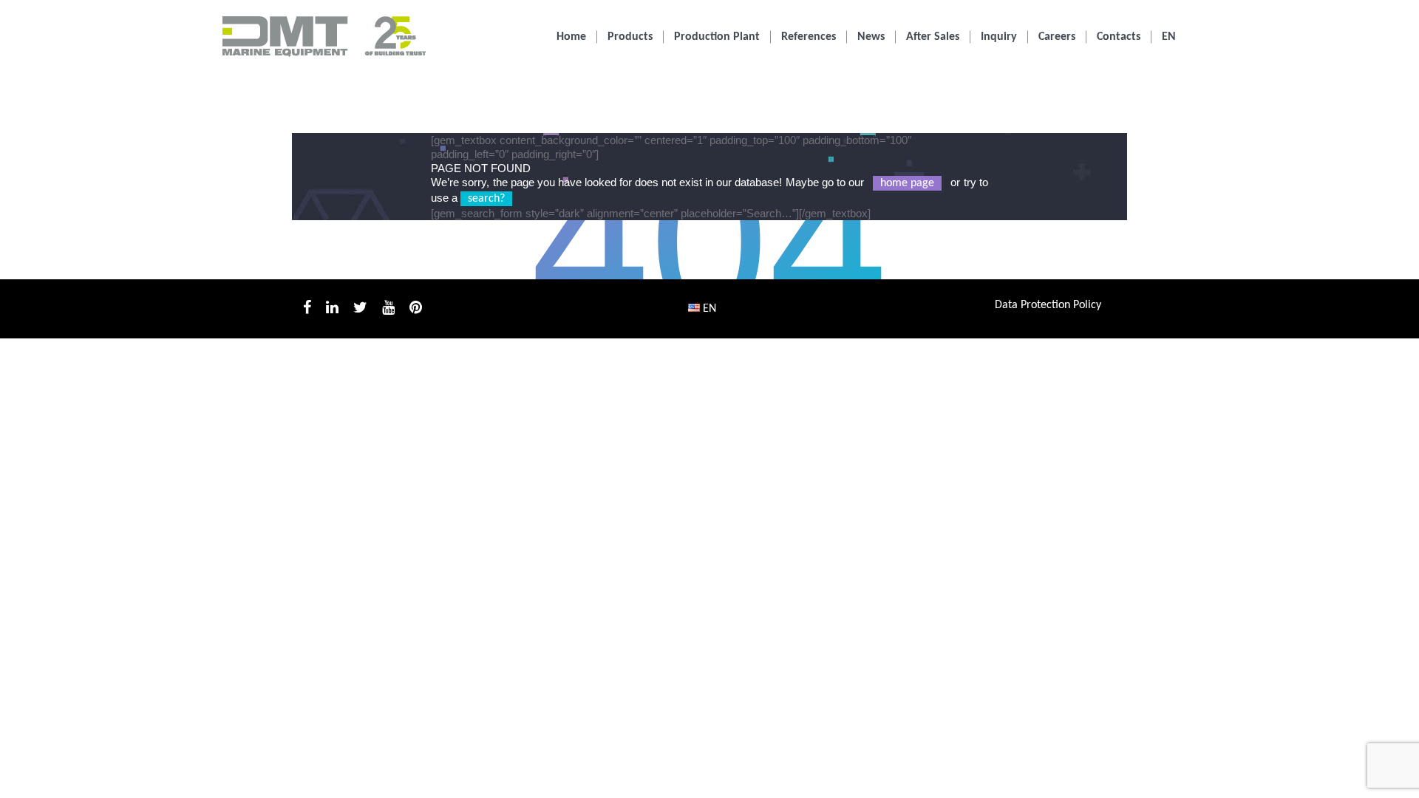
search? (486, 199)
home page (907, 183)
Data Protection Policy (1048, 305)
